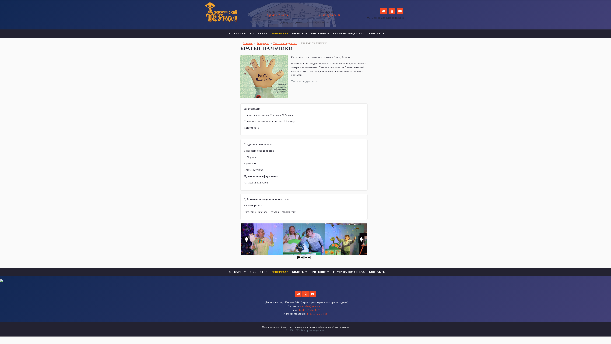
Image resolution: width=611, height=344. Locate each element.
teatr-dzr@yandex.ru (311, 306)
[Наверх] (605, 338)
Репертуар (279, 33)
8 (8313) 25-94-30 (277, 15)
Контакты (377, 33)
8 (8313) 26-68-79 (330, 15)
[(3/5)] (346, 239)
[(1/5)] (262, 239)
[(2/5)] (304, 239)
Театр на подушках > (304, 81)
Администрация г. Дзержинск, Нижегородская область (303, 23)
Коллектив (258, 33)
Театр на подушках (349, 33)
